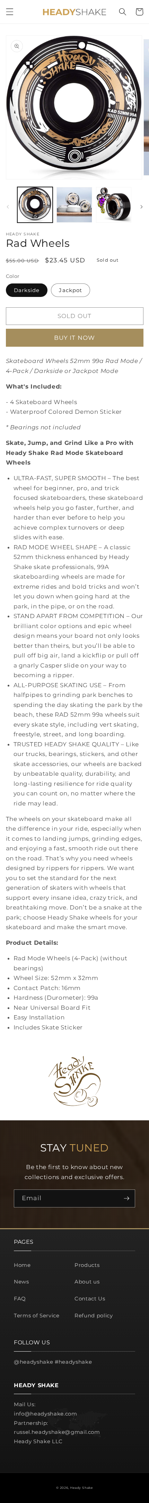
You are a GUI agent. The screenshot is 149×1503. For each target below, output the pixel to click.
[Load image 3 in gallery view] (114, 205)
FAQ (20, 1298)
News (21, 1281)
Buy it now (74, 337)
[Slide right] (141, 206)
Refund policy (93, 1315)
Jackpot (70, 290)
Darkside (27, 290)
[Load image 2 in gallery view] (74, 205)
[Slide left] (7, 206)
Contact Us (89, 1298)
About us (86, 1281)
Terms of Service (37, 1315)
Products (86, 1265)
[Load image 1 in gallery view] (35, 205)
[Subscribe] (126, 1198)
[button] (9, 11)
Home (22, 1265)
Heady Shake (81, 1488)
